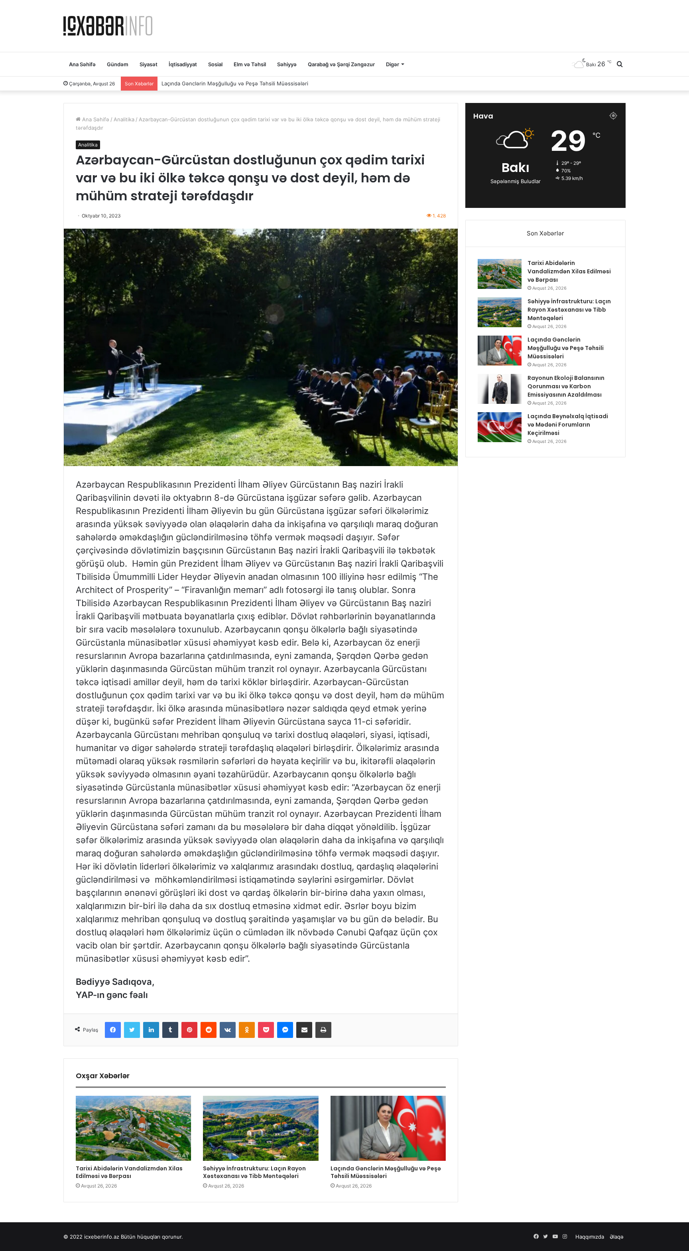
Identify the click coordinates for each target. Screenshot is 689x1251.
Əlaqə (617, 1236)
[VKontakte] (228, 1030)
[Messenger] (285, 1030)
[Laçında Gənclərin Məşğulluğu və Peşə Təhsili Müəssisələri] (388, 1128)
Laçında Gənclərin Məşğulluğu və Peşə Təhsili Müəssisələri (386, 1172)
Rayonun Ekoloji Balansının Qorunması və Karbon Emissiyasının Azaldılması (253, 83)
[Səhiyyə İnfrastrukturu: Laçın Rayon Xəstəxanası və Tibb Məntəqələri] (260, 1128)
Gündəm (117, 64)
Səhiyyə (287, 64)
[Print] (323, 1030)
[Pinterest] (189, 1030)
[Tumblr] (170, 1030)
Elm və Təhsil (250, 64)
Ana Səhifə (82, 64)
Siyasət (148, 64)
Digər (392, 64)
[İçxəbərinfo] (107, 26)
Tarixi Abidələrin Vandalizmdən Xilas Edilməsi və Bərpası (129, 1172)
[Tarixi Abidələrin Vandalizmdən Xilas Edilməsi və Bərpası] (133, 1128)
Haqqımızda (589, 1236)
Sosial (215, 64)
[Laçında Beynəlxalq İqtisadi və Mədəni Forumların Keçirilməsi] (500, 427)
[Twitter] (132, 1030)
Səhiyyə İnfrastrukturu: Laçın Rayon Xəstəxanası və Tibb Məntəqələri (254, 1172)
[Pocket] (266, 1030)
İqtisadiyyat (183, 64)
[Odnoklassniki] (247, 1030)
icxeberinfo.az (101, 1236)
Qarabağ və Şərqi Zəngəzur (341, 64)
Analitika (124, 119)
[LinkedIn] (151, 1030)
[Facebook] (113, 1030)
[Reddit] (209, 1030)
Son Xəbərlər (545, 233)
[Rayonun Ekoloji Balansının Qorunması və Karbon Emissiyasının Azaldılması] (500, 389)
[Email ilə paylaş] (304, 1030)
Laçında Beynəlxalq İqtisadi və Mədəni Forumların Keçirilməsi (568, 424)
